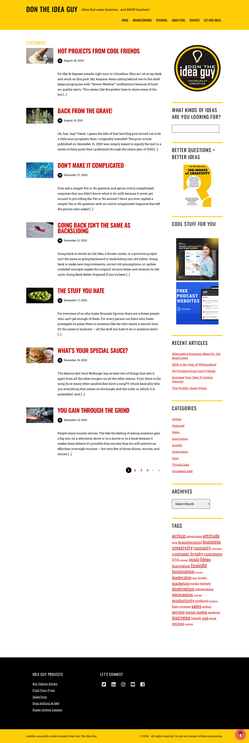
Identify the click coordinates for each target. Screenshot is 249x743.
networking (204, 589)
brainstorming (190, 542)
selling (206, 607)
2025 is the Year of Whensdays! (194, 364)
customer (217, 548)
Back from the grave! (85, 110)
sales (196, 606)
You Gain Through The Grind (93, 410)
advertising (194, 536)
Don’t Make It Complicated (91, 165)
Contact (195, 20)
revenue (185, 607)
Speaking (161, 20)
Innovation (180, 439)
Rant (175, 458)
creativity (182, 548)
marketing (181, 583)
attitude (211, 536)
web (205, 618)
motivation (183, 589)
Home (125, 20)
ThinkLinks (180, 465)
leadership (182, 577)
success (181, 617)
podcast (198, 595)
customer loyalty (187, 553)
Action (176, 419)
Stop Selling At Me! (46, 703)
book (175, 542)
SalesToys (40, 697)
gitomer (184, 560)
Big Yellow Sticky (45, 684)
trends (196, 618)
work (212, 618)
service (178, 612)
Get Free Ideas (212, 20)
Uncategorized (182, 471)
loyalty (202, 578)
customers (213, 553)
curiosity (202, 548)
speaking (214, 612)
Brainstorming (142, 20)
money (205, 583)
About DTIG (178, 20)
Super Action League (47, 710)
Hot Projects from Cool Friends (99, 50)
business (212, 542)
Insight (177, 445)
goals (194, 559)
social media (196, 612)
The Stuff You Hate (81, 290)
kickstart (199, 572)
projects (213, 601)
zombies (189, 624)
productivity (183, 600)
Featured (178, 426)
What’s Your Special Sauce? (93, 350)
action (179, 536)
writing (178, 623)
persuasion (182, 594)
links (194, 578)
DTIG (175, 560)
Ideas (176, 432)
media (195, 584)
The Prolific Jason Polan (189, 388)
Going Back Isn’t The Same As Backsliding (94, 228)
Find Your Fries (44, 690)
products (201, 601)
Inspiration (180, 452)
